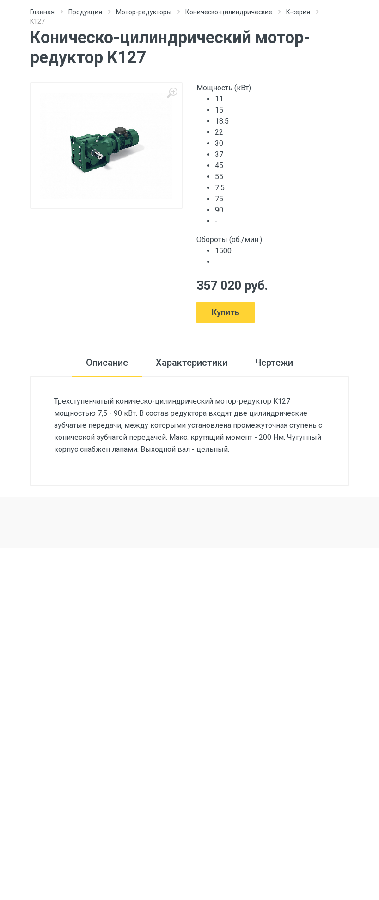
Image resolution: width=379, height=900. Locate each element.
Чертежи (274, 362)
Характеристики (191, 362)
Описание (107, 362)
